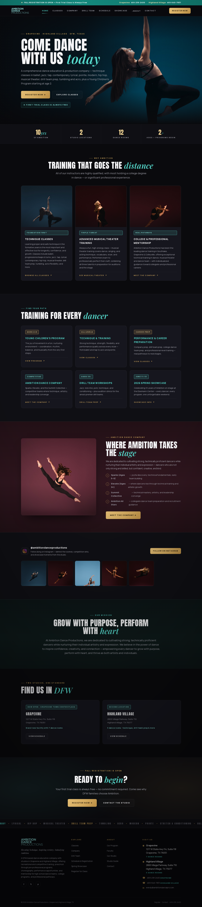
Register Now (180, 11)
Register (157, 902)
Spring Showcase (79, 866)
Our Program (112, 845)
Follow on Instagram (165, 551)
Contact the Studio (116, 803)
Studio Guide (112, 861)
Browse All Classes (38, 275)
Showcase (121, 11)
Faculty (110, 850)
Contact (150, 11)
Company (72, 11)
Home (45, 11)
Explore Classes (67, 94)
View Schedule (37, 736)
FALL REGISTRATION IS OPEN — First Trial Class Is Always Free (55, 2)
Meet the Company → (123, 515)
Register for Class (79, 871)
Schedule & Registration (82, 861)
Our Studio (111, 856)
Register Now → (35, 94)
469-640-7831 (165, 2)
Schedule (104, 11)
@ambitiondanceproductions (49, 547)
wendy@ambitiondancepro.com (160, 887)
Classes (57, 11)
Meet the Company (146, 275)
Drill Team (88, 11)
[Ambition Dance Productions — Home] (20, 11)
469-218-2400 (132, 2)
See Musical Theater (93, 275)
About (137, 11)
